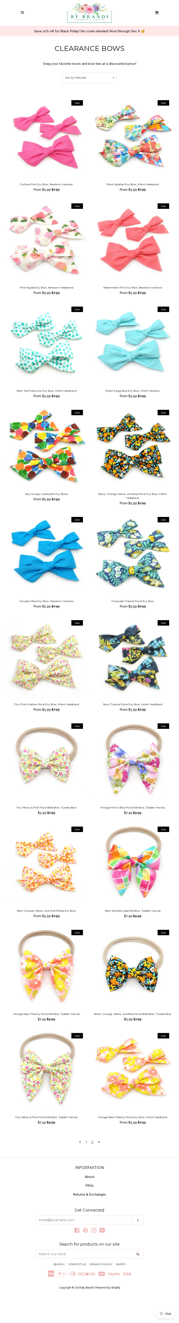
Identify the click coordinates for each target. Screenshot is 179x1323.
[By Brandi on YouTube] (102, 1231)
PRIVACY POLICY (101, 1264)
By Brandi (87, 1287)
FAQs (89, 1185)
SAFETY (121, 1264)
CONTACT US (77, 1264)
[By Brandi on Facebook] (77, 1231)
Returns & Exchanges (89, 1194)
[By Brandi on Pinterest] (85, 1231)
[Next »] (99, 1142)
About (89, 1177)
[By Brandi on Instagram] (93, 1231)
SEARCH (58, 1264)
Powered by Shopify (107, 1287)
